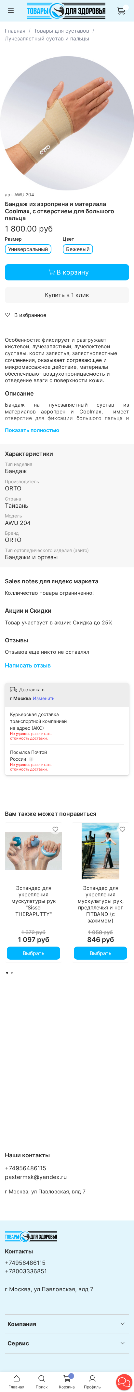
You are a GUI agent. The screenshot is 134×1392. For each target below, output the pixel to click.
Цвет (68, 239)
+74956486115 (25, 1168)
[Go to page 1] (7, 973)
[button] (124, 1382)
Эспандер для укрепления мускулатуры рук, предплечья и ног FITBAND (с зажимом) (101, 904)
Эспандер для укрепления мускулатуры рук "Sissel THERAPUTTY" (33, 901)
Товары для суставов (61, 30)
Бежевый (78, 249)
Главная (15, 30)
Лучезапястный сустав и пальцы (47, 38)
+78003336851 (26, 1271)
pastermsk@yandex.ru (36, 1177)
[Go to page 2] (12, 973)
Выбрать (34, 953)
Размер (13, 239)
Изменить (44, 698)
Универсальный (28, 249)
